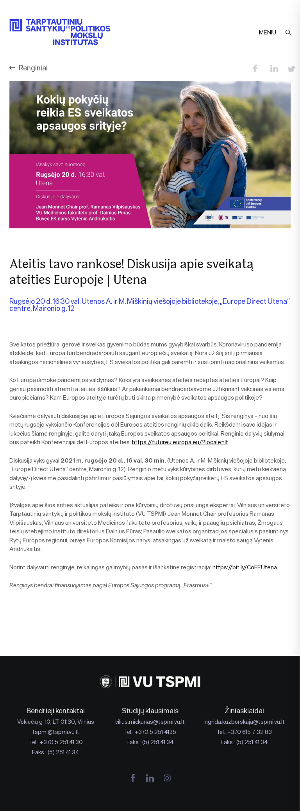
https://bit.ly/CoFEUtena (244, 567)
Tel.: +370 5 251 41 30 (56, 742)
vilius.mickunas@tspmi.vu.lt (150, 722)
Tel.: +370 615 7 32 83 (244, 732)
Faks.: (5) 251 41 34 (55, 752)
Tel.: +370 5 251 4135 (150, 732)
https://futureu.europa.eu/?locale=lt (180, 442)
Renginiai (33, 68)
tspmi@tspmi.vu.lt (55, 732)
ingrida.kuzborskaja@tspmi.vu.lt (244, 722)
